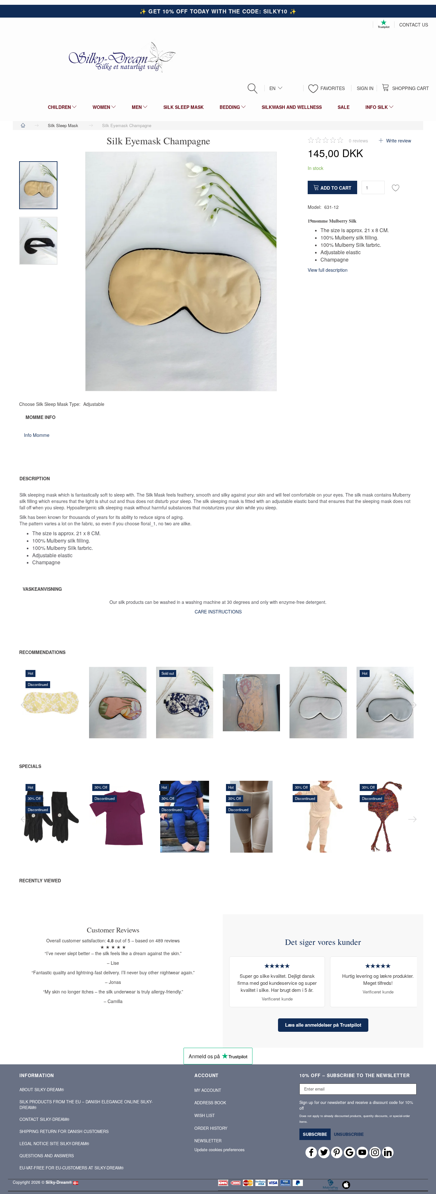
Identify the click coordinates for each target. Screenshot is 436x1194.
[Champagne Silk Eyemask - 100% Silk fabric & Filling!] (181, 271)
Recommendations (42, 652)
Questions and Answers (46, 1156)
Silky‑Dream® (59, 1182)
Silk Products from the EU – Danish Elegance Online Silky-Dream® (86, 1104)
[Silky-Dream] (120, 57)
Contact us (413, 24)
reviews (358, 140)
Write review (398, 140)
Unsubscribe (349, 1134)
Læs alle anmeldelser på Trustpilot (323, 1024)
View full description (328, 270)
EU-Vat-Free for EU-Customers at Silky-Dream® (71, 1168)
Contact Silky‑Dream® (44, 1119)
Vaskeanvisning (42, 589)
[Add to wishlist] (395, 187)
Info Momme (36, 435)
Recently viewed (40, 880)
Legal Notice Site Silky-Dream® (54, 1143)
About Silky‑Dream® (41, 1089)
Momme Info (41, 417)
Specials (30, 766)
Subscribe (315, 1134)
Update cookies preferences (219, 1149)
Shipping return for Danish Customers (64, 1131)
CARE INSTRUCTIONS (218, 611)
